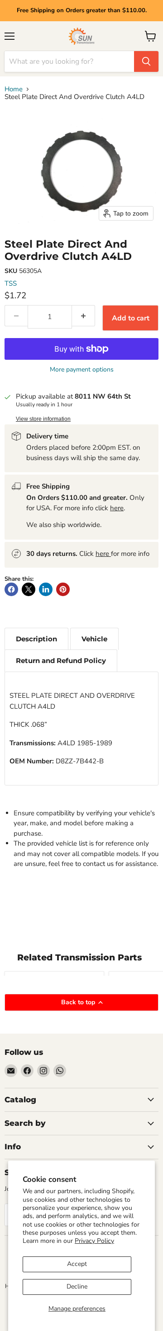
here (117, 508)
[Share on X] (28, 589)
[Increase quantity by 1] (83, 315)
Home (14, 89)
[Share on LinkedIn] (46, 589)
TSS (11, 283)
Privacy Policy (94, 1241)
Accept (77, 1264)
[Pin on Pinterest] (63, 589)
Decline (77, 1286)
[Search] (146, 61)
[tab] (36, 639)
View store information (43, 419)
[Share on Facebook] (11, 589)
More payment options (82, 369)
